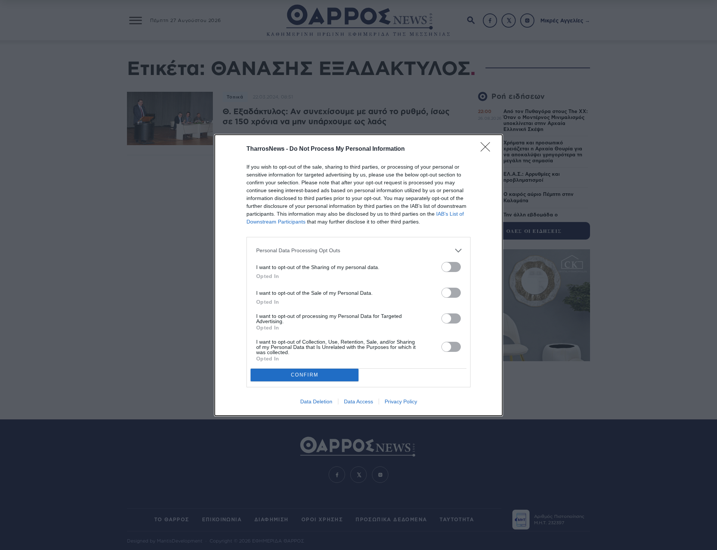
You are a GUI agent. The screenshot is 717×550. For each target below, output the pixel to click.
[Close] (488, 149)
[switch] (451, 267)
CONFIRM (305, 375)
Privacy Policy (401, 401)
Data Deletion (316, 401)
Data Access (358, 401)
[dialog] (358, 275)
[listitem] (358, 250)
